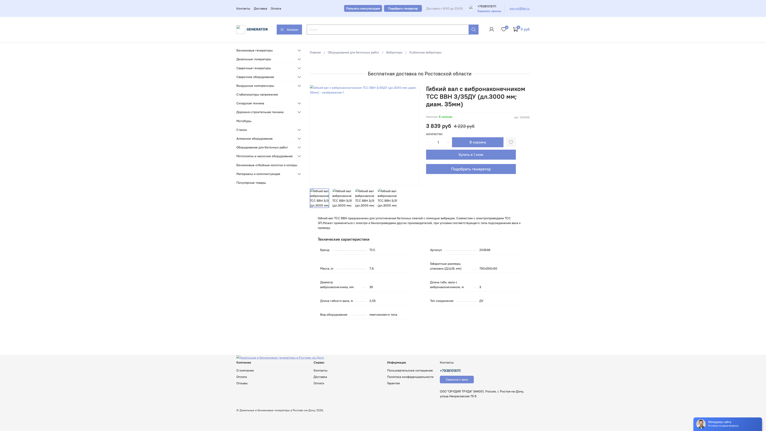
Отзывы (242, 383)
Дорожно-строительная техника (259, 112)
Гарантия (393, 383)
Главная (315, 52)
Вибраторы (394, 52)
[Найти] (474, 30)
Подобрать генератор (471, 168)
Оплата (276, 8)
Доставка (260, 8)
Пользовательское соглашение (410, 370)
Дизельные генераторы (253, 59)
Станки (241, 130)
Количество (434, 134)
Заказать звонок (489, 11)
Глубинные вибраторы (425, 52)
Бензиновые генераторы (254, 50)
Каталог (293, 30)
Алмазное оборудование (254, 138)
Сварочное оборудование (255, 77)
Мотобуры (243, 121)
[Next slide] (413, 135)
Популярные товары (251, 183)
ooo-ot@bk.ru (519, 8)
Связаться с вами (457, 379)
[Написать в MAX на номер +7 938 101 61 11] (472, 8)
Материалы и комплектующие (258, 174)
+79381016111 (486, 6)
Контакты (243, 8)
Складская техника (250, 103)
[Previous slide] (316, 135)
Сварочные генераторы (253, 68)
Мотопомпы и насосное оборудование (264, 156)
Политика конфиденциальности (410, 377)
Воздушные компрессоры (255, 86)
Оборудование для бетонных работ (353, 52)
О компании (245, 370)
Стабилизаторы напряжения (257, 94)
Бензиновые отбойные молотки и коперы (266, 165)
